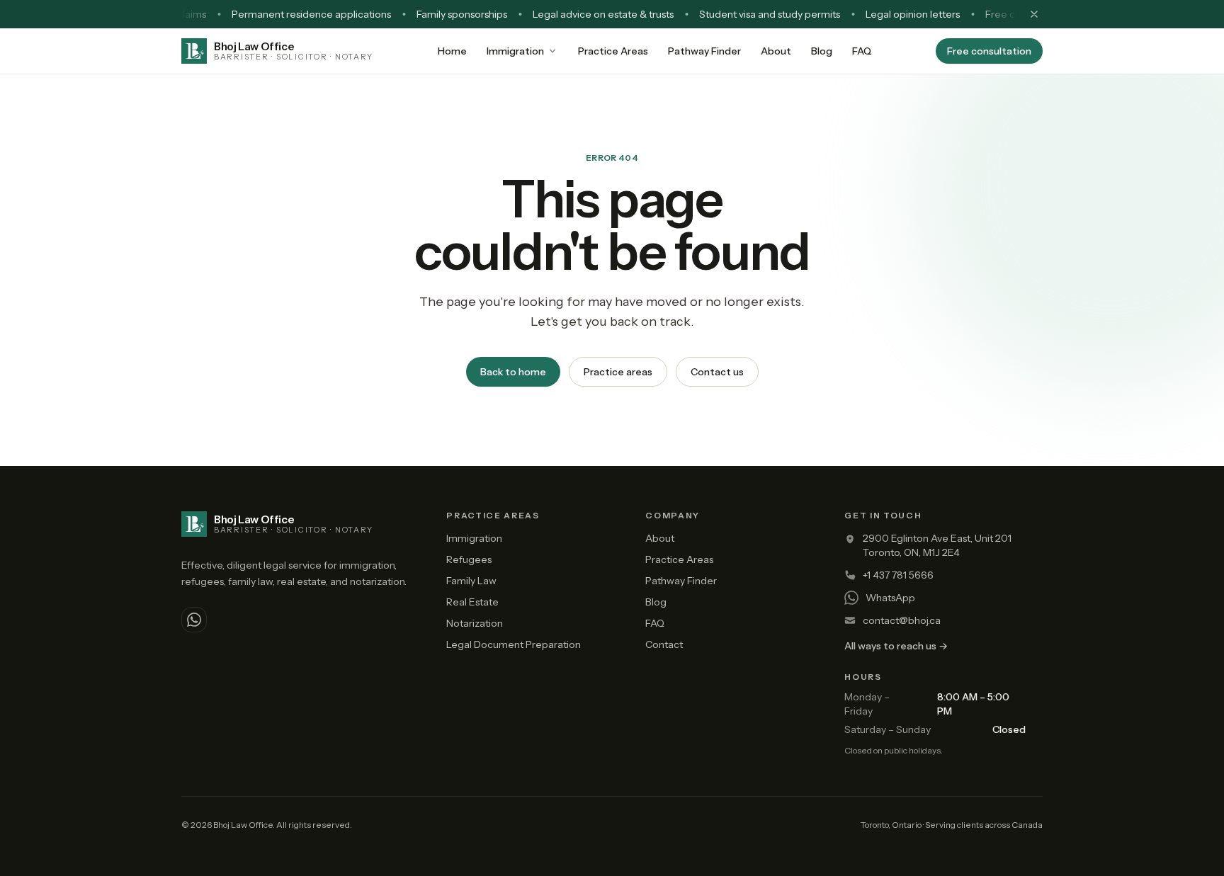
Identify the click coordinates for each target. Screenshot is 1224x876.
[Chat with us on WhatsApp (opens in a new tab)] (194, 619)
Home (452, 51)
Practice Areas (613, 51)
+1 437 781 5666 (898, 575)
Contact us (717, 371)
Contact (664, 644)
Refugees (469, 559)
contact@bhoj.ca (902, 620)
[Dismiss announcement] (1034, 14)
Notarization (474, 623)
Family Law (471, 580)
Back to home (513, 371)
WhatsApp (890, 597)
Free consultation (989, 51)
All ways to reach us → (896, 645)
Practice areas (618, 371)
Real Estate (472, 602)
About (776, 51)
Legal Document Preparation (513, 644)
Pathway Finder (704, 51)
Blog (821, 51)
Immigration (515, 51)
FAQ (862, 51)
